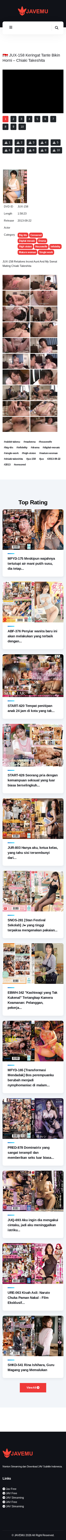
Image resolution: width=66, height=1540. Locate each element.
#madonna (30, 441)
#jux (41, 458)
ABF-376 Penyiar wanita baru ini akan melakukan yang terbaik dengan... (32, 636)
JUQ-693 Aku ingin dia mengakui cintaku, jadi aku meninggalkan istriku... (33, 1225)
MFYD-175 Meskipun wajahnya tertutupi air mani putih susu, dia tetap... (31, 563)
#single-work (11, 453)
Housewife (41, 246)
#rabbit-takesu (12, 441)
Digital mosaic (27, 240)
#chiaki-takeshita (13, 458)
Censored (36, 235)
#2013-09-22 (53, 458)
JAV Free (11, 1493)
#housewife (45, 441)
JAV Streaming (14, 1497)
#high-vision (29, 453)
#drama (35, 447)
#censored (20, 464)
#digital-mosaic (51, 447)
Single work (46, 252)
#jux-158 (31, 458)
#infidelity (21, 447)
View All (32, 1387)
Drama (42, 240)
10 (58, 150)
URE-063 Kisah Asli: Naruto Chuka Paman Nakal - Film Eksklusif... (29, 1298)
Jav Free (10, 1489)
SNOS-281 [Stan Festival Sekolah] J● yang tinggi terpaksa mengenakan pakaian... (33, 925)
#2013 (7, 464)
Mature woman (27, 252)
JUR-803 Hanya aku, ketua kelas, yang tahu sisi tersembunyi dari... (33, 853)
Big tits (23, 235)
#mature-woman (48, 453)
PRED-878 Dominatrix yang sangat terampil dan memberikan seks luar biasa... (31, 1152)
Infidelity (55, 246)
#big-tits (8, 447)
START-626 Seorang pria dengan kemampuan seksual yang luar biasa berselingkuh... (33, 780)
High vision (25, 246)
